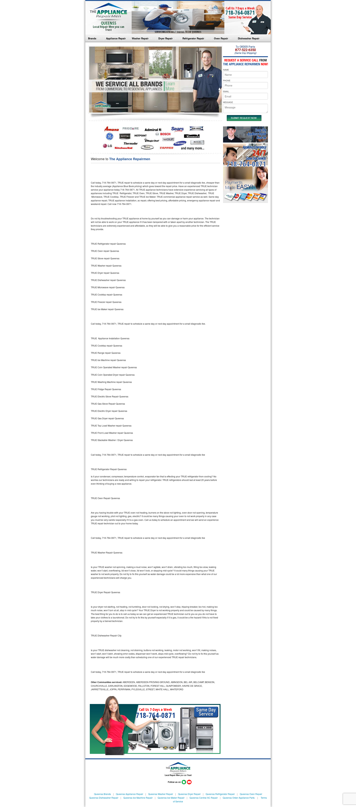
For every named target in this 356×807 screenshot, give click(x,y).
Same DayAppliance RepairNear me (257, 134)
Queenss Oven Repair (251, 793)
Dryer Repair (165, 38)
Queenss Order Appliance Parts (239, 797)
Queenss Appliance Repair (129, 793)
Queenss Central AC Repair (203, 797)
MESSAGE (228, 102)
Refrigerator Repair (193, 38)
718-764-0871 (240, 12)
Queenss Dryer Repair (189, 793)
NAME (226, 69)
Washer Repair (140, 38)
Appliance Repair (116, 38)
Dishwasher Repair (248, 38)
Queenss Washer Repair (160, 793)
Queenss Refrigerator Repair (220, 793)
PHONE (226, 80)
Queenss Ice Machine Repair (138, 797)
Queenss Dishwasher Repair (103, 797)
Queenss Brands (102, 793)
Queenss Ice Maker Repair (171, 797)
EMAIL (226, 91)
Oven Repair (221, 38)
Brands (92, 38)
